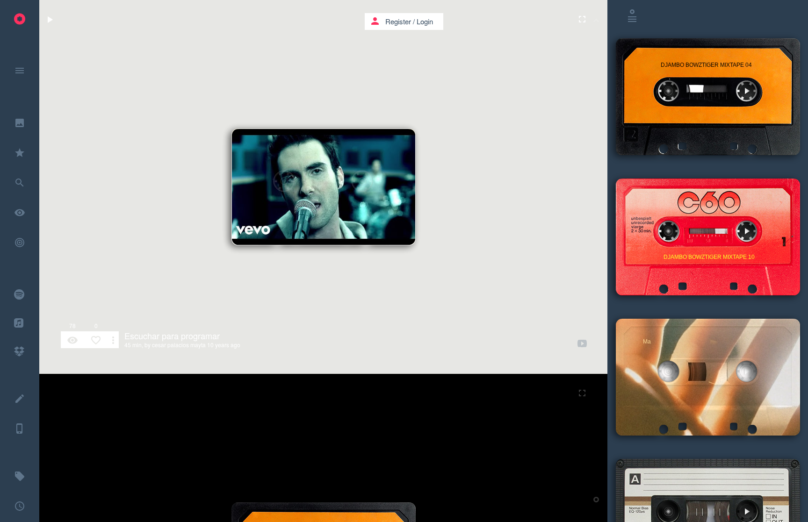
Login (425, 21)
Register (398, 21)
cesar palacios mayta (179, 345)
